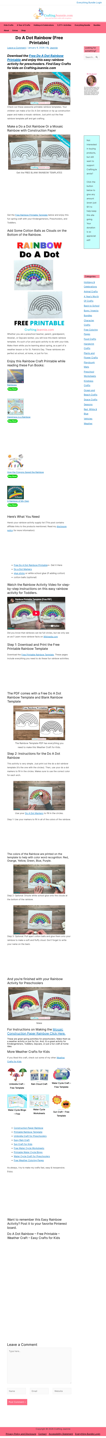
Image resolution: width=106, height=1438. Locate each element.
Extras (15, 30)
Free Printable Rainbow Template (37, 654)
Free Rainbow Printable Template (31, 215)
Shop (23, 30)
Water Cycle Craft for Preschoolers (32, 1156)
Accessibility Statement (61, 1434)
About (6, 30)
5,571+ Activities (64, 25)
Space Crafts (90, 399)
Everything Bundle (82, 25)
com (56, 636)
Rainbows (12, 385)
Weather (88, 423)
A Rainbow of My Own (18, 501)
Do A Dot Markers (34, 813)
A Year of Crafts (23, 25)
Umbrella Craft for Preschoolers (30, 1136)
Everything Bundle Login (89, 2)
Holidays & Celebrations (44, 25)
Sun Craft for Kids (23, 1144)
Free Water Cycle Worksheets (29, 1148)
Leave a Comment (16, 47)
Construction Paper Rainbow (28, 1128)
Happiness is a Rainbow (18, 417)
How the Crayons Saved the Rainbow (25, 472)
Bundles (97, 25)
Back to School (91, 305)
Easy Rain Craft (22, 1140)
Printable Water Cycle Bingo (28, 1152)
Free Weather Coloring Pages (29, 1160)
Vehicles (88, 418)
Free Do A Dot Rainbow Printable (30, 565)
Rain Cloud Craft (39, 1084)
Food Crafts (90, 339)
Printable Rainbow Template (28, 1132)
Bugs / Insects (91, 310)
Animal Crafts (91, 291)
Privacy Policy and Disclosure (21, 1434)
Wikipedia (48, 636)
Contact (42, 1434)
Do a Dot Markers (23, 569)
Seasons (88, 404)
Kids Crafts (8, 25)
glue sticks (19, 573)
